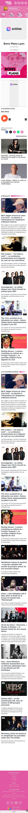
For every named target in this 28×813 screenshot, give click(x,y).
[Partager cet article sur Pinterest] (14, 132)
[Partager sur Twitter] (10, 132)
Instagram (14, 778)
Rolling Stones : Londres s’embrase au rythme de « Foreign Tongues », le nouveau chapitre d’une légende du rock (12, 355)
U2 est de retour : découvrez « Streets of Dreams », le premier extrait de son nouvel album (14, 628)
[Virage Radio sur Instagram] (20, 802)
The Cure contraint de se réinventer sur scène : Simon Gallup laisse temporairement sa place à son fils (13, 321)
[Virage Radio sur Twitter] (11, 802)
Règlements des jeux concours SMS (14, 795)
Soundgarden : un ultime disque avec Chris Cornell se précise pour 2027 (13, 289)
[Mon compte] (25, 3)
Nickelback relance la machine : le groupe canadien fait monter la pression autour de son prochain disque (14, 565)
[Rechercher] (22, 3)
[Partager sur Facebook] (6, 132)
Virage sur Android (14, 786)
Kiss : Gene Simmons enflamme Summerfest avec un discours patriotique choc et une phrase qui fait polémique (13, 666)
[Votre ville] (15, 3)
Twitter (14, 776)
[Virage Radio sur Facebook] (7, 802)
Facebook (14, 774)
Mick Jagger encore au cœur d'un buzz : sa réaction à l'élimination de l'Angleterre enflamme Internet (13, 218)
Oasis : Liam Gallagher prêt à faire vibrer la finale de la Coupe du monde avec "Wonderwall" (13, 597)
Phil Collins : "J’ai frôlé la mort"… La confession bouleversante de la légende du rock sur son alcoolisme (13, 257)
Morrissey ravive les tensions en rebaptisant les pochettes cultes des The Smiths (13, 736)
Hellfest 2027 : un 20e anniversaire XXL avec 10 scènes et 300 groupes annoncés (11, 702)
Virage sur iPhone (14, 785)
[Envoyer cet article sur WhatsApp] (18, 132)
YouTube (14, 780)
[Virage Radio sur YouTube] (16, 802)
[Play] (2, 13)
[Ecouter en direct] (19, 3)
